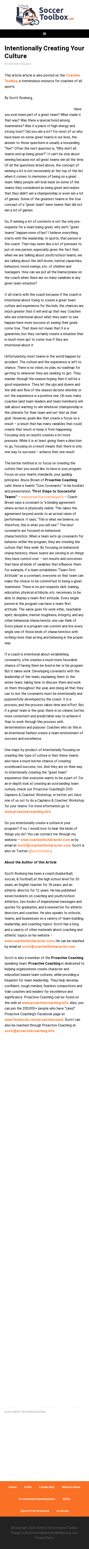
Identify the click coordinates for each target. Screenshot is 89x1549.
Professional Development (37, 1499)
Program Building (33, 1411)
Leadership (46, 1487)
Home (13, 1487)
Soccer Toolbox (45, 15)
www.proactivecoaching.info (42, 497)
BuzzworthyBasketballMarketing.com (51, 1533)
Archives (63, 1510)
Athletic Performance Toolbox (57, 1528)
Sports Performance (35, 1510)
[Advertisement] (45, 1225)
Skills (66, 1499)
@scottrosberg (40, 851)
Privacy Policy (44, 1537)
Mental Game (71, 1487)
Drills (28, 1487)
